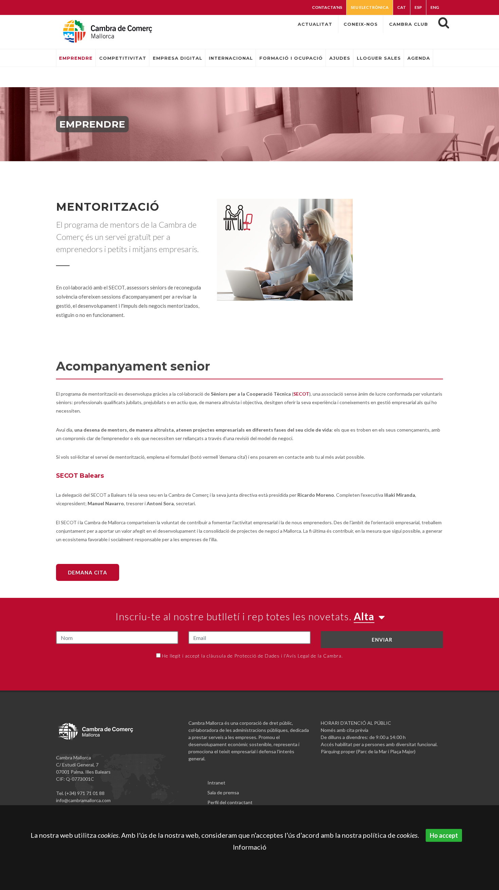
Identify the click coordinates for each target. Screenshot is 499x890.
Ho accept (444, 835)
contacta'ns (327, 7)
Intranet (216, 782)
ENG (434, 7)
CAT (401, 7)
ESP (418, 7)
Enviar (382, 640)
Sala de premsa (223, 792)
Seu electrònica (370, 7)
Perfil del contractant (230, 802)
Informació (249, 847)
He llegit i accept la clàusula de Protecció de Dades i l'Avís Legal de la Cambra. (252, 656)
